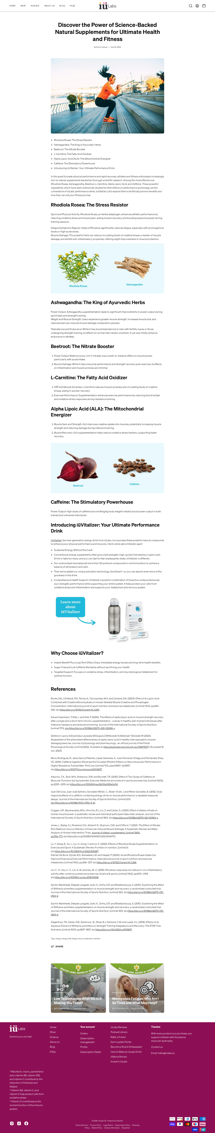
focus (81, 938)
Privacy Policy (95, 1125)
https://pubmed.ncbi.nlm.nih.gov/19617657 (125, 746)
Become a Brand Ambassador (126, 1046)
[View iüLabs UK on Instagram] (11, 1123)
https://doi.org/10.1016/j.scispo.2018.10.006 (77, 877)
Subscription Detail (90, 1051)
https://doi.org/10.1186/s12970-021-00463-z (135, 817)
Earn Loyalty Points (121, 1041)
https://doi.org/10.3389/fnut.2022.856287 (76, 851)
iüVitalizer (56, 540)
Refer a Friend (118, 1037)
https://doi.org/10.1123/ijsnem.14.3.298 (116, 862)
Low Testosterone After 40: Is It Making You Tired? (78, 1000)
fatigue (75, 938)
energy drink (66, 938)
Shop (53, 1032)
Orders (84, 1033)
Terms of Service (81, 1125)
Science (54, 1037)
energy (58, 938)
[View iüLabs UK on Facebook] (26, 1123)
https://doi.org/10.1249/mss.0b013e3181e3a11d (94, 784)
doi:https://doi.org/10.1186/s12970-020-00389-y (90, 728)
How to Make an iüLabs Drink (126, 1051)
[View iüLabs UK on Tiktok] (19, 1123)
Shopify (120, 1121)
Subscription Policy (122, 1125)
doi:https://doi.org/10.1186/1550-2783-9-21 (73, 802)
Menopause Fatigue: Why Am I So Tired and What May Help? (135, 1000)
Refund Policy (97, 1128)
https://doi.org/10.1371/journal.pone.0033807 (78, 769)
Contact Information (112, 1128)
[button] (35, 6)
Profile (83, 1046)
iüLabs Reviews (119, 1027)
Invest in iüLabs (119, 1061)
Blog (52, 1046)
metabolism (88, 938)
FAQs (53, 1051)
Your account (87, 1026)
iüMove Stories (119, 1056)
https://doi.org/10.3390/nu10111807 (114, 929)
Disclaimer (126, 1128)
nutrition (97, 938)
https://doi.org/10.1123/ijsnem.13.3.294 (79, 709)
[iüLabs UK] (107, 5)
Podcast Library (119, 1032)
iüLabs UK (102, 1121)
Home (53, 1027)
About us (54, 1041)
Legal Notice (108, 1125)
